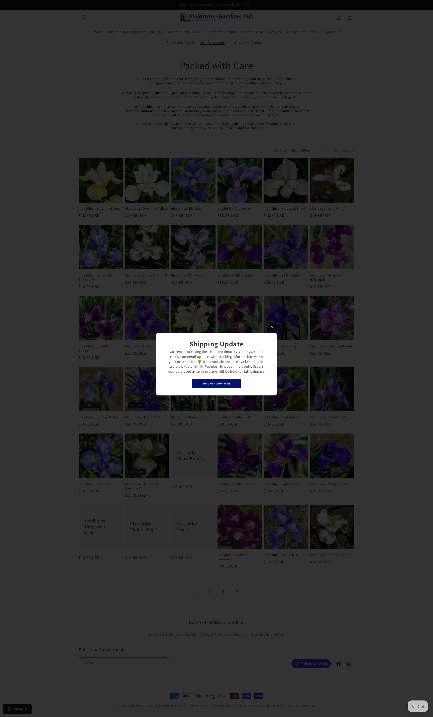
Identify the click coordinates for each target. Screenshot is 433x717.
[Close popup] (272, 327)
